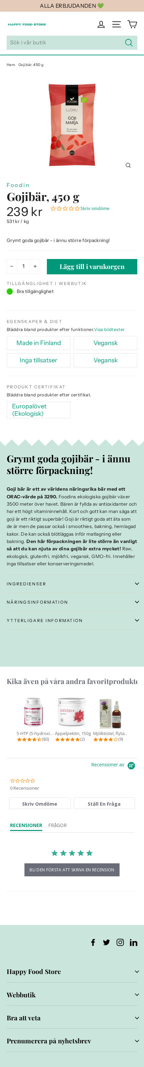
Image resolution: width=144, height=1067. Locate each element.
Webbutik (21, 994)
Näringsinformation (37, 602)
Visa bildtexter (109, 329)
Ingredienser (26, 583)
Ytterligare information (45, 620)
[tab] (39, 803)
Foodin (18, 185)
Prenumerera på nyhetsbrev (49, 1040)
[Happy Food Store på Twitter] (106, 942)
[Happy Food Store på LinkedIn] (133, 942)
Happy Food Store (34, 971)
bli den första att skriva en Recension (71, 870)
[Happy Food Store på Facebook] (93, 942)
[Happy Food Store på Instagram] (120, 942)
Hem (11, 64)
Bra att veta (24, 1017)
